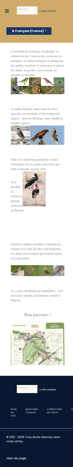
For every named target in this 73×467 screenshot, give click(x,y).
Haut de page (16, 458)
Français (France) (29, 31)
